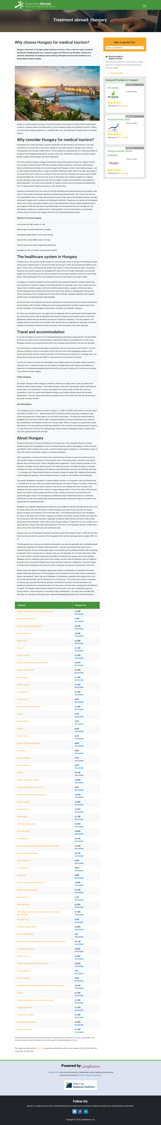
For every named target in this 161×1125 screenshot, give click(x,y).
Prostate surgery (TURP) (26, 927)
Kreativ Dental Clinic (119, 119)
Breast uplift (22, 641)
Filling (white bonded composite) (30, 787)
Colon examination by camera (29, 707)
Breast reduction (23, 633)
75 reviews (123, 137)
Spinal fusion (22, 956)
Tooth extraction (23, 971)
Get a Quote (79, 614)
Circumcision (22, 699)
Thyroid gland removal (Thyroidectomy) (33, 963)
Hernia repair (22, 817)
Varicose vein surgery (25, 1015)
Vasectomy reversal (25, 1029)
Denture (20, 729)
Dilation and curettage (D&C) (28, 743)
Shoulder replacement (25, 949)
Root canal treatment (25, 934)
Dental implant (23, 721)
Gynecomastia (23, 809)
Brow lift (20, 648)
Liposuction (22, 875)
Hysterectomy (22, 839)
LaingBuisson (53, 1072)
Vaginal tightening (24, 1007)
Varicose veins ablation (26, 1022)
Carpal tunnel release (25, 670)
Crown (19, 714)
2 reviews (122, 106)
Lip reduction (22, 868)
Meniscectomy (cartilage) (27, 890)
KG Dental (113, 87)
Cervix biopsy (22, 677)
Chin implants (22, 692)
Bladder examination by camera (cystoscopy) (35, 611)
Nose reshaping (23, 905)
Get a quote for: (125, 42)
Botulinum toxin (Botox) (26, 619)
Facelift (20, 773)
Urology (20, 993)
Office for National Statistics (89, 1075)
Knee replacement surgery (27, 853)
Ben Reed (38, 1048)
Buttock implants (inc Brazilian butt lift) (33, 663)
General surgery (23, 802)
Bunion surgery (23, 655)
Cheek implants (23, 685)
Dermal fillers (22, 736)
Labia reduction (23, 861)
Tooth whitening (23, 978)
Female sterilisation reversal (28, 780)
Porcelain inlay (23, 919)
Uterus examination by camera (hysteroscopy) (35, 1000)
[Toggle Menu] (145, 6)
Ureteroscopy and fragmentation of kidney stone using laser (41, 986)
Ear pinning (21, 751)
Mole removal (22, 897)
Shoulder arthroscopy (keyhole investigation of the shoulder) (41, 942)
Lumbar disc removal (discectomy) (31, 882)
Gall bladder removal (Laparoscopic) (31, 795)
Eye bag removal (23, 758)
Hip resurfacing (23, 831)
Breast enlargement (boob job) (29, 626)
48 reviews (123, 173)
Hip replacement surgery (26, 824)
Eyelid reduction (23, 765)
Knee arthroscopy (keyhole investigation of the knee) (38, 846)
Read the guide (117, 73)
